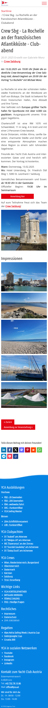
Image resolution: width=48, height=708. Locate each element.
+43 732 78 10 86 (13, 683)
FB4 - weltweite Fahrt (14, 504)
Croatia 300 (9, 639)
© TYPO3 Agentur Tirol (8, 706)
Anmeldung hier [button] (17, 196)
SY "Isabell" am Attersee (15, 536)
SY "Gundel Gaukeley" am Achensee (21, 547)
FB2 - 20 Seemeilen (13, 497)
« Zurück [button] (8, 422)
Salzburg (8, 576)
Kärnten (8, 573)
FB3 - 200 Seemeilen (13, 500)
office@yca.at (12, 687)
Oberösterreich (11, 565)
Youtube (8, 652)
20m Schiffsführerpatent (16, 521)
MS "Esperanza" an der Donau (18, 543)
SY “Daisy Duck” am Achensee (18, 550)
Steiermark (9, 569)
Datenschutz (10, 617)
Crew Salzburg (12, 61)
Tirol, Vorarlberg (12, 579)
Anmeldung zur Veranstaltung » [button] (18, 427)
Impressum (9, 613)
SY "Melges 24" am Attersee (17, 540)
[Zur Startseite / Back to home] (4, 5)
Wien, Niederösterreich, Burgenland (21, 562)
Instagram (9, 659)
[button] (3, 449)
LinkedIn (8, 663)
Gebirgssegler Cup (13, 636)
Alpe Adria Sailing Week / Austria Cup (22, 632)
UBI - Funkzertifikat (13, 524)
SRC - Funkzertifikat (13, 507)
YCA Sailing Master (13, 511)
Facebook (8, 656)
